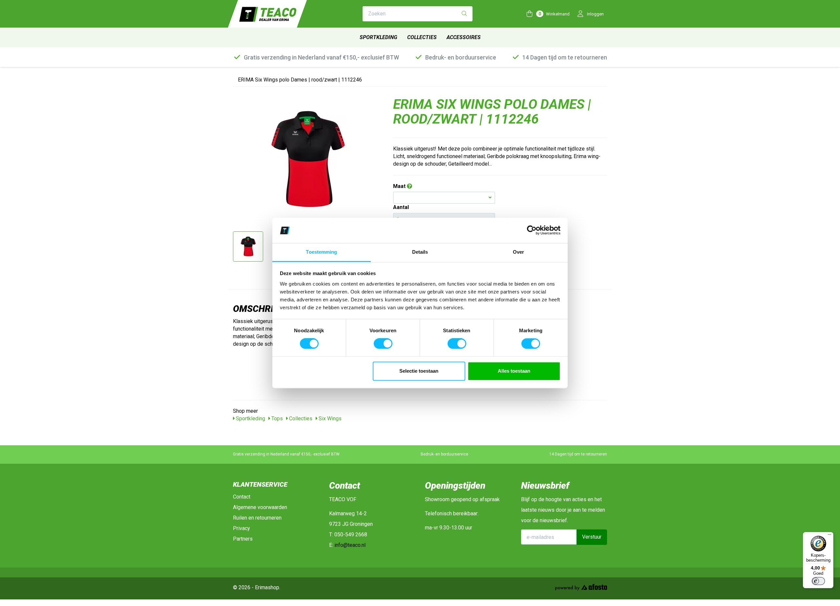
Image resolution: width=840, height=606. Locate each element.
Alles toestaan (514, 371)
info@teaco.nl (350, 545)
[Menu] (829, 536)
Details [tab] (420, 252)
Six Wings (329, 418)
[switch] (383, 343)
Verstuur (591, 537)
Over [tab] (518, 252)
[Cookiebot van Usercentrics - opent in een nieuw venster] (531, 230)
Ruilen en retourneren (257, 518)
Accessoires (464, 37)
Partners (243, 539)
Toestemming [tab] (321, 252)
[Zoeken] (464, 14)
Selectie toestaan (418, 371)
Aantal (401, 207)
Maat (400, 186)
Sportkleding (378, 37)
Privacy (241, 528)
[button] (444, 198)
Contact (241, 497)
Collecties (422, 37)
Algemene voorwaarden (260, 507)
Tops (276, 418)
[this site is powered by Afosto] (581, 588)
